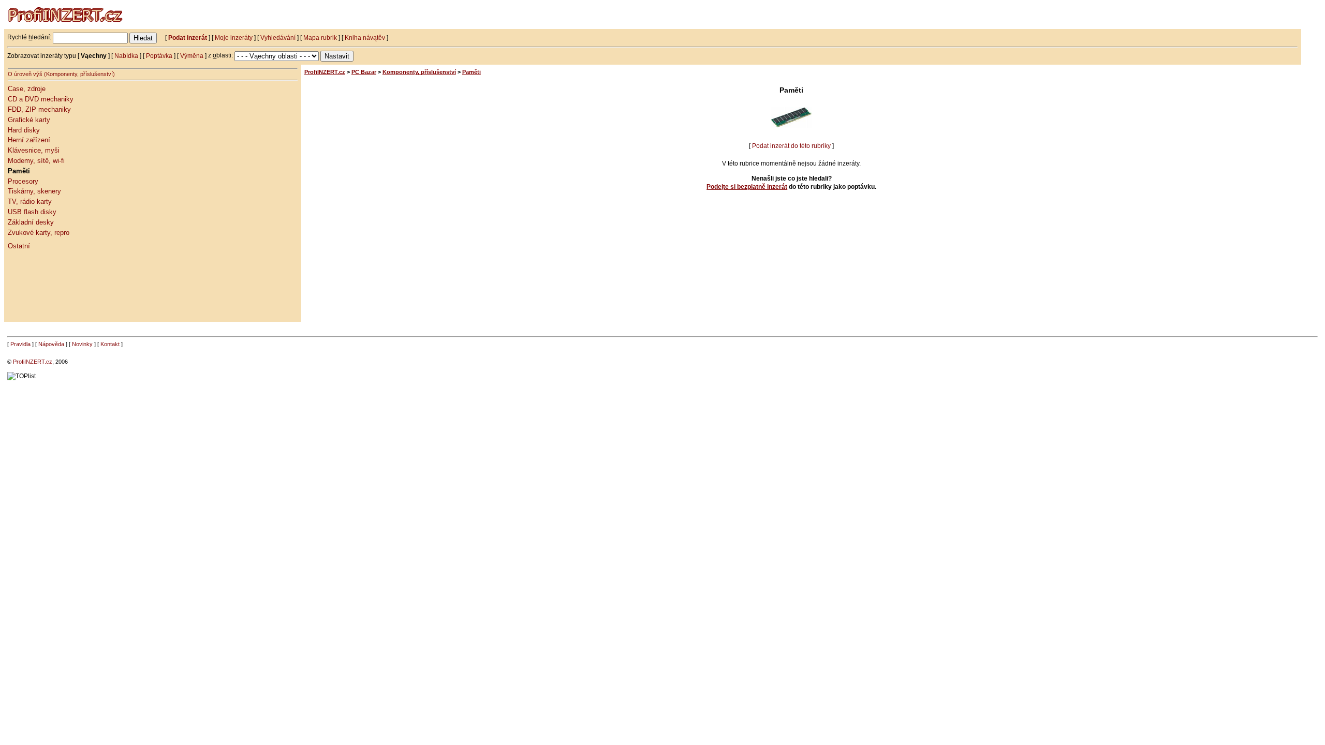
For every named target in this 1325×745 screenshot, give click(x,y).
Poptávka (159, 55)
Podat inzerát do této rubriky (791, 146)
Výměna (191, 55)
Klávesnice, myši (34, 150)
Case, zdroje (27, 89)
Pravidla (20, 344)
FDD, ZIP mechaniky (39, 109)
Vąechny (94, 55)
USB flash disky (32, 212)
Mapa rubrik (320, 37)
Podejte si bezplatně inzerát (746, 186)
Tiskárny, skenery (34, 191)
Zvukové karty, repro (38, 232)
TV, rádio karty (30, 201)
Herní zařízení (29, 140)
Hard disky (24, 130)
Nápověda (51, 344)
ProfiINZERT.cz (324, 72)
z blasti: (221, 55)
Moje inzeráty (234, 37)
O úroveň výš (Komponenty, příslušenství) (61, 74)
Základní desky (31, 222)
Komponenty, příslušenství (419, 72)
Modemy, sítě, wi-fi (36, 161)
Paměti (19, 171)
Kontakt (110, 344)
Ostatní (19, 246)
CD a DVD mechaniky (40, 99)
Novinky (82, 344)
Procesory (23, 181)
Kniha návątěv (365, 37)
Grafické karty (29, 120)
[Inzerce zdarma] (66, 27)
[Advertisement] (54, 295)
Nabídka (126, 55)
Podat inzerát (187, 37)
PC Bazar (363, 72)
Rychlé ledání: (29, 37)
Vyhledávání (278, 37)
